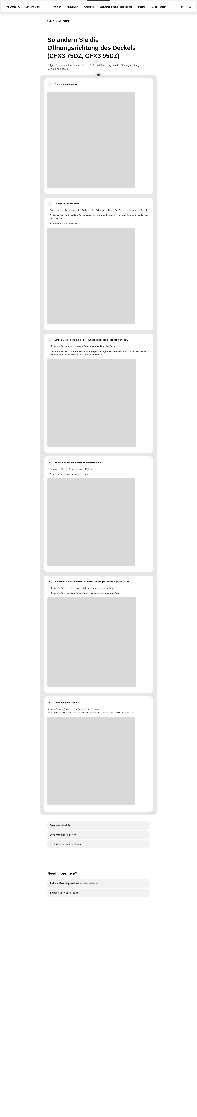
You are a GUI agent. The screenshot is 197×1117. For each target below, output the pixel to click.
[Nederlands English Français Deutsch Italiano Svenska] (182, 6)
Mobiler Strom (158, 7)
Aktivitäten (72, 7)
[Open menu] (189, 6)
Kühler (57, 7)
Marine (141, 7)
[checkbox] (98, 825)
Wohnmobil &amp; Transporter (116, 7)
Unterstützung (33, 7)
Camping (89, 7)
